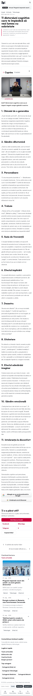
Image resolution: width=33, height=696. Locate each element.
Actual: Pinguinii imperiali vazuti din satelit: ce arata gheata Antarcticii (20, 7)
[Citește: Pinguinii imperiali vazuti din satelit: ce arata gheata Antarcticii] (16, 568)
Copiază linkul (8, 532)
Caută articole (6, 657)
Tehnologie (16, 12)
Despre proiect (6, 660)
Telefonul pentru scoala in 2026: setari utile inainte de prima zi (13, 620)
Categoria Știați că (8, 667)
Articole (8, 12)
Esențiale (19, 686)
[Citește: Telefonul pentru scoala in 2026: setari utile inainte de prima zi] (28, 616)
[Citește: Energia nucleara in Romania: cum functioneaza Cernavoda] (28, 599)
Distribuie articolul (16, 520)
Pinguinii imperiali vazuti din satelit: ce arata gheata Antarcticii (13, 583)
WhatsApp (21, 524)
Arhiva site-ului (6, 654)
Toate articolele (6, 558)
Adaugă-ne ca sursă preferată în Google (18, 495)
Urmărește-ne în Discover (17, 500)
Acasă (3, 12)
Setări (13, 686)
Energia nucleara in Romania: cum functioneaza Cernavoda (14, 601)
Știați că (21, 593)
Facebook (6, 524)
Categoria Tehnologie (10, 671)
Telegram (6, 528)
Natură (5, 593)
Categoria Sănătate (9, 674)
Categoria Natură (24, 674)
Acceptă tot (28, 686)
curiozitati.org (8, 98)
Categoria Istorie (8, 678)
